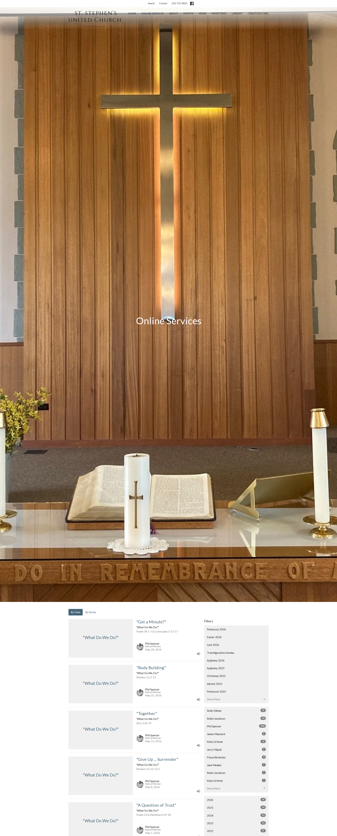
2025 (236, 807)
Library (237, 13)
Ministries (219, 13)
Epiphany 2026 (215, 660)
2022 (236, 830)
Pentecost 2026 (216, 629)
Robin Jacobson (236, 718)
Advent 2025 (214, 683)
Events (188, 13)
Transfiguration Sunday (220, 652)
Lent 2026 (213, 644)
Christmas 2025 (216, 675)
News (202, 13)
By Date (75, 612)
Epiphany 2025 (215, 668)
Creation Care (258, 13)
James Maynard (236, 734)
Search (151, 3)
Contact (163, 3)
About (173, 13)
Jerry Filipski (236, 749)
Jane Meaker (236, 765)
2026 (236, 799)
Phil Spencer (236, 726)
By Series (90, 612)
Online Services (152, 13)
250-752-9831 (179, 3)
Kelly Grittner (236, 741)
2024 (236, 815)
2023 (236, 823)
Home (132, 13)
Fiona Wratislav (236, 757)
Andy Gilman (236, 710)
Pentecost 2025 (216, 691)
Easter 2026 (214, 637)
